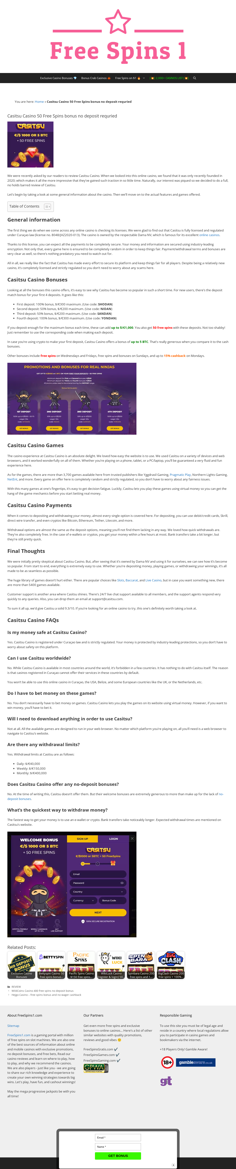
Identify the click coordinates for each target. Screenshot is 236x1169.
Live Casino (153, 580)
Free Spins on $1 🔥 (128, 78)
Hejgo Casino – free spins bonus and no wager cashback (46, 995)
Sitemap (13, 1026)
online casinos (209, 235)
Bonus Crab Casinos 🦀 (96, 78)
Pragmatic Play (180, 475)
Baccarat (132, 580)
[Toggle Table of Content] (45, 207)
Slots (120, 580)
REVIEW (16, 986)
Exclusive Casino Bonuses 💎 (58, 78)
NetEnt (12, 479)
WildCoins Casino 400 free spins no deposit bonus (43, 990)
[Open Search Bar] (194, 78)
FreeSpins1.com (18, 1035)
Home (39, 101)
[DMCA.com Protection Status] (41, 1148)
